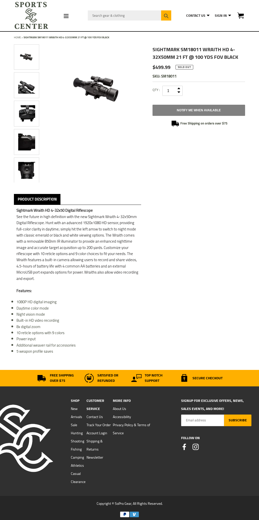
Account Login (97, 433)
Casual (76, 473)
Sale (74, 425)
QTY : (156, 90)
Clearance (78, 481)
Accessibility (122, 417)
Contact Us (95, 417)
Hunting (77, 433)
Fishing (76, 449)
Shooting (77, 441)
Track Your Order (99, 425)
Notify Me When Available (199, 110)
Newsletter (95, 457)
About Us (119, 408)
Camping (77, 457)
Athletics (77, 465)
